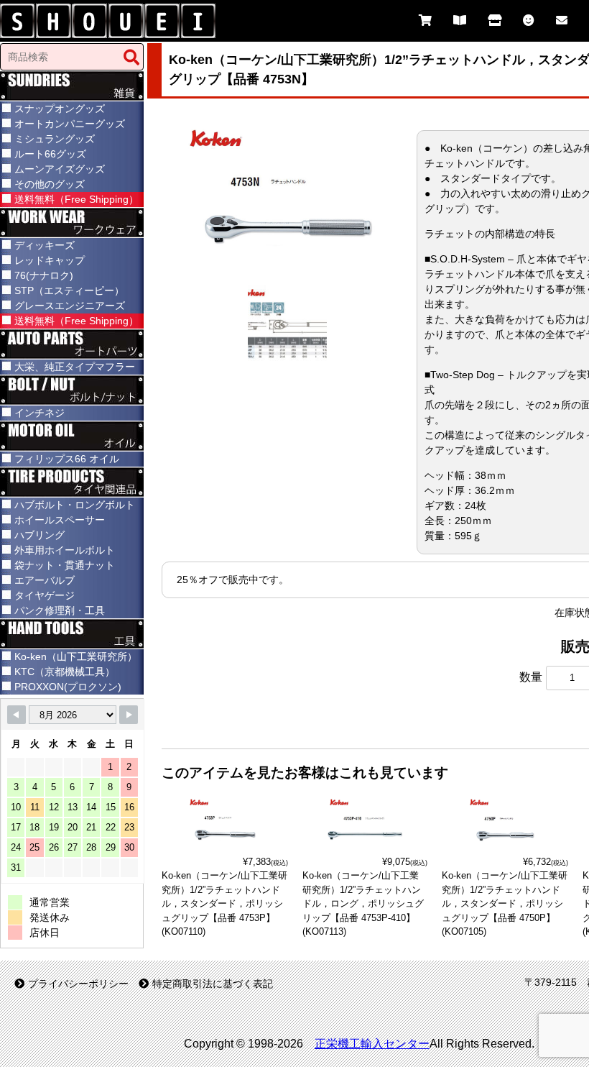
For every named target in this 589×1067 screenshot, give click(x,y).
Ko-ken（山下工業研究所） (75, 656)
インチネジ (39, 412)
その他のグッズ (49, 184)
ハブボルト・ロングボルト (74, 504)
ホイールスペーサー (59, 520)
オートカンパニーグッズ (69, 123)
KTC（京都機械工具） (64, 671)
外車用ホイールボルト (64, 550)
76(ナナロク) (43, 275)
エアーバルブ (44, 580)
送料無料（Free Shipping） (76, 199)
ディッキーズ (44, 245)
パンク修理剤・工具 (59, 610)
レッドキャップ (49, 260)
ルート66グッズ (50, 154)
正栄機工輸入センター (372, 1044)
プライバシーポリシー (78, 983)
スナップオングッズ (59, 108)
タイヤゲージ (44, 595)
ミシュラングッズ (54, 139)
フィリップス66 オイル (66, 458)
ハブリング (39, 535)
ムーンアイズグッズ (59, 169)
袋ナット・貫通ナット (64, 565)
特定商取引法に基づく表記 (212, 983)
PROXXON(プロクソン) (67, 686)
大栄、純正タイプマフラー (74, 366)
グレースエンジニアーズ (69, 305)
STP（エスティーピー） (69, 290)
